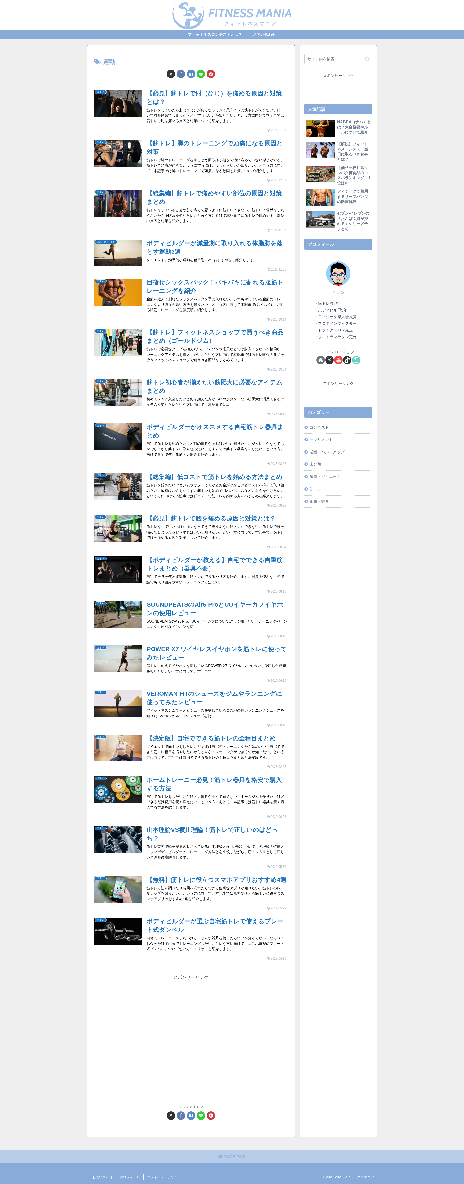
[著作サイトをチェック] (320, 360)
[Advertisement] (191, 1039)
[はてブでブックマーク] (191, 74)
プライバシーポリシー (164, 1177)
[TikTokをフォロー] (347, 360)
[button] (367, 59)
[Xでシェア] (171, 74)
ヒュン (338, 292)
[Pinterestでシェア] (211, 74)
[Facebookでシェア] (181, 74)
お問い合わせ (102, 1177)
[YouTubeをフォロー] (338, 360)
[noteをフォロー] (356, 360)
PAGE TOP (234, 1156)
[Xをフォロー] (329, 360)
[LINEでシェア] (201, 74)
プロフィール (130, 1177)
